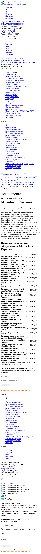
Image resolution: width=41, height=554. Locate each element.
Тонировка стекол (12, 97)
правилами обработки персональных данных (15, 390)
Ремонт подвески (12, 89)
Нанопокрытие (11, 95)
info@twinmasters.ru (8, 469)
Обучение (9, 117)
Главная (8, 8)
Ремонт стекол (11, 84)
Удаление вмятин (12, 72)
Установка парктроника (14, 80)
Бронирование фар (12, 103)
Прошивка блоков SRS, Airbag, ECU (19, 111)
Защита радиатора (12, 101)
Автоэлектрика (11, 109)
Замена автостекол (12, 82)
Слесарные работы (12, 107)
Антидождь (9, 99)
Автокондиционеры (13, 115)
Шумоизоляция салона (14, 78)
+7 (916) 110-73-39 (8, 32)
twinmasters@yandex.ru (9, 30)
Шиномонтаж (10, 74)
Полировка (9, 93)
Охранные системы (13, 76)
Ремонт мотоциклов (13, 113)
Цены (7, 12)
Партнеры (9, 16)
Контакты (9, 18)
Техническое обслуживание (16, 86)
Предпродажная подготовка (16, 105)
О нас (7, 10)
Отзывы (8, 14)
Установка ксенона (12, 91)
